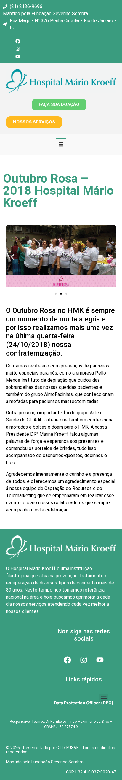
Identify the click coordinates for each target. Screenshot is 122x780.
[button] (61, 144)
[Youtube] (18, 56)
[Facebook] (18, 41)
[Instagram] (18, 49)
